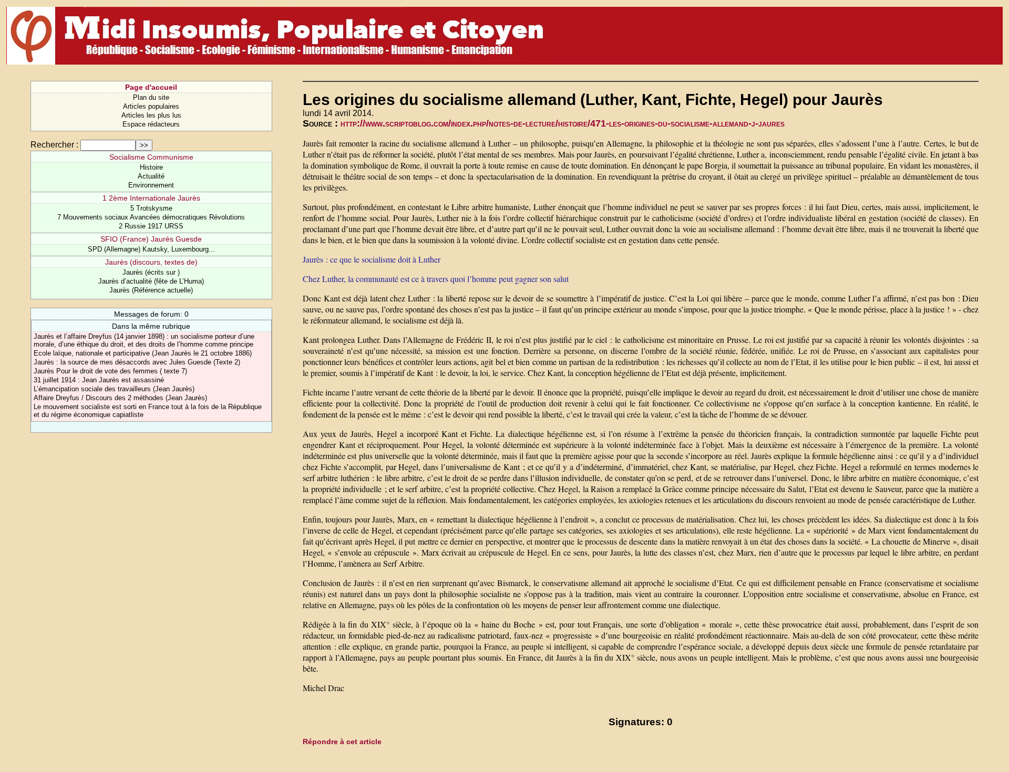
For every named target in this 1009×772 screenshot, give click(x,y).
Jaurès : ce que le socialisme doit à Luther (371, 259)
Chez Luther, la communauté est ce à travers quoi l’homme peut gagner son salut (436, 278)
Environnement (151, 185)
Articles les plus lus (151, 115)
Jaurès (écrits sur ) (151, 272)
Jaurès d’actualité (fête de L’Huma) (151, 281)
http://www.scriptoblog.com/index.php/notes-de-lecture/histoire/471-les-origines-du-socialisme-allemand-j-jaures (563, 123)
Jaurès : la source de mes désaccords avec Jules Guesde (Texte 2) (137, 362)
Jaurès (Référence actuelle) (151, 290)
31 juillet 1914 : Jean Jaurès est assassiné (99, 380)
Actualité (151, 176)
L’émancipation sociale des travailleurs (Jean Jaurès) (114, 389)
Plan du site (151, 97)
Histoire (151, 167)
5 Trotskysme (151, 208)
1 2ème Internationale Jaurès (151, 198)
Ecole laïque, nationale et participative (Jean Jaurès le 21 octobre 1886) (143, 353)
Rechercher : (54, 144)
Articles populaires (151, 106)
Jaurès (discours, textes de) (151, 262)
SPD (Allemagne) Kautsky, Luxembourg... (151, 249)
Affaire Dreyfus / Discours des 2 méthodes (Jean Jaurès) (120, 398)
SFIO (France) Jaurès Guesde (151, 239)
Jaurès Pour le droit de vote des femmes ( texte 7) (110, 371)
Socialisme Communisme (151, 157)
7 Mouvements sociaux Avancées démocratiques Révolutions (151, 217)
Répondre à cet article (342, 741)
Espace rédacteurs (151, 124)
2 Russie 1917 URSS (151, 226)
